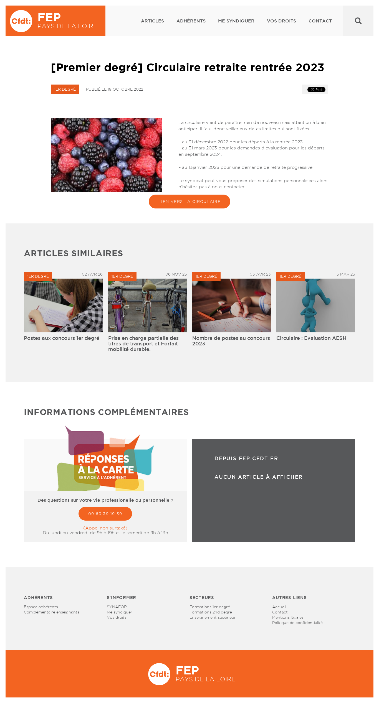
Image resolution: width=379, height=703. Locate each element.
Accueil (279, 607)
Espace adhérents (41, 607)
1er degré (65, 89)
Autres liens (289, 597)
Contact (320, 20)
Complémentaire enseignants (51, 612)
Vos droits (281, 20)
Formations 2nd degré (211, 612)
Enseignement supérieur (213, 617)
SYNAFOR (117, 607)
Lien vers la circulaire (189, 201)
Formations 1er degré (210, 607)
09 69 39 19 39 (105, 513)
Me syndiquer (236, 20)
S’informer (122, 597)
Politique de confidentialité (297, 622)
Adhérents (191, 20)
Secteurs (202, 597)
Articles (152, 20)
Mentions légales (288, 617)
